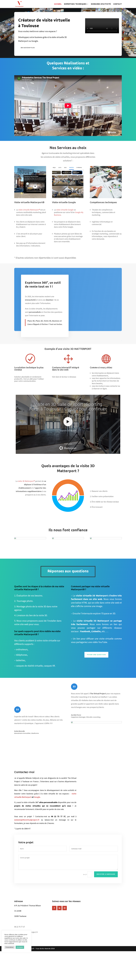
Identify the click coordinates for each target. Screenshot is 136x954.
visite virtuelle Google (65, 210)
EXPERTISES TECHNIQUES (75, 4)
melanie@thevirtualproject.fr (27, 820)
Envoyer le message (106, 874)
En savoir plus (28, 48)
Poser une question (96, 655)
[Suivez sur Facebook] (54, 908)
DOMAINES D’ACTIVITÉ (101, 4)
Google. (37, 797)
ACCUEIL (58, 4)
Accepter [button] (20, 947)
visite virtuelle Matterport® (29, 210)
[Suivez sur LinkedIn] (59, 908)
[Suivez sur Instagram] (64, 908)
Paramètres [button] (9, 947)
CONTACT (117, 4)
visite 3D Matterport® (26, 481)
